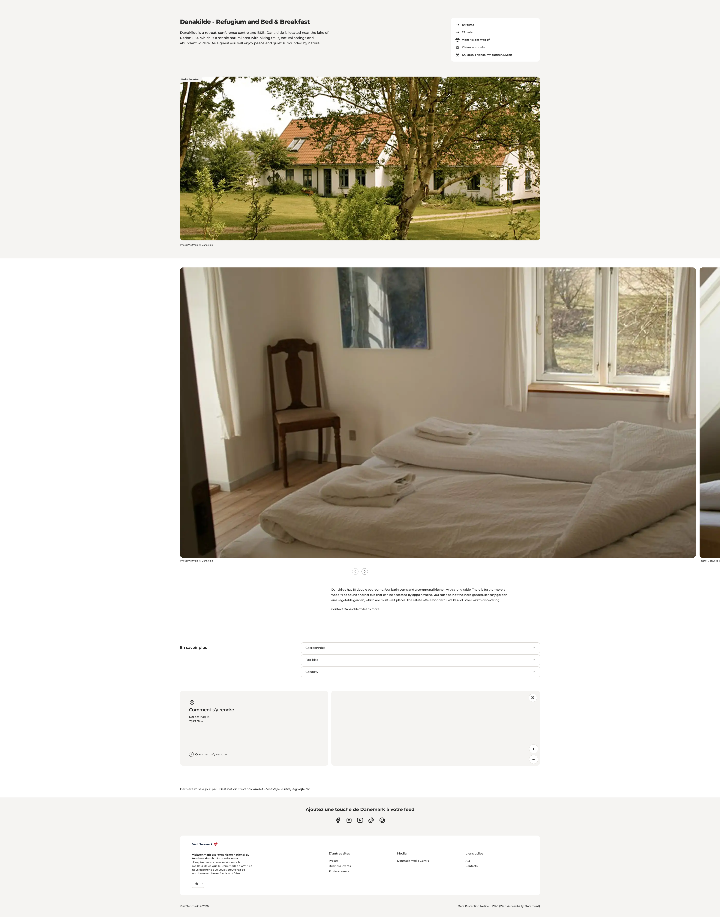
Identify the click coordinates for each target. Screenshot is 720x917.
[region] (435, 728)
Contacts (472, 866)
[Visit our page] (349, 820)
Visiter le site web (474, 39)
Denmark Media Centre (413, 860)
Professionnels (339, 871)
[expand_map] (533, 698)
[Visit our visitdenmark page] (360, 820)
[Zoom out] (533, 759)
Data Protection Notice (473, 906)
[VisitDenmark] (205, 844)
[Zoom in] (533, 748)
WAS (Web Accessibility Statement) (516, 906)
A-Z (468, 860)
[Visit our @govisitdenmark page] (371, 820)
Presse (333, 860)
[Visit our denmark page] (338, 820)
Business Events (340, 866)
